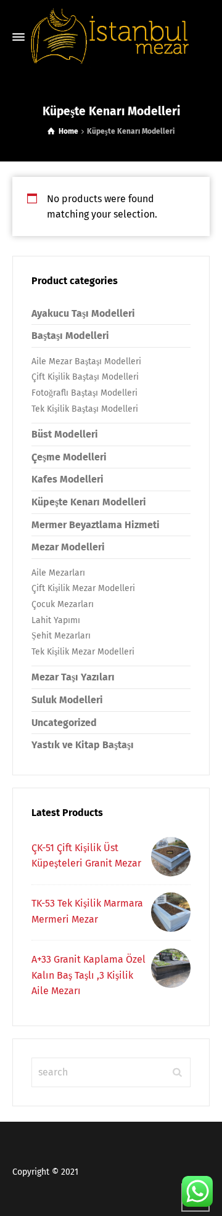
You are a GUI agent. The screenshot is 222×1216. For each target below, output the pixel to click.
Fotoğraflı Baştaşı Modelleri (84, 393)
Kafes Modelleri (67, 479)
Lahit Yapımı (55, 620)
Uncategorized (64, 722)
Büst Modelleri (64, 434)
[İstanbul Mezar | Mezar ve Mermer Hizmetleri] (111, 37)
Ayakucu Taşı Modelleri (83, 313)
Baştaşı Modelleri (70, 335)
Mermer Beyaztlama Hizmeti (95, 525)
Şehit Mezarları (61, 635)
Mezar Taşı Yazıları (73, 677)
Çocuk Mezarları (62, 604)
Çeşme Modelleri (69, 457)
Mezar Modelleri (68, 547)
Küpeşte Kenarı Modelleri (88, 502)
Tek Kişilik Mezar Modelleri (82, 652)
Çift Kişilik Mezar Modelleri (83, 588)
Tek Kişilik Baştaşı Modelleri (84, 409)
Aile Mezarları (58, 573)
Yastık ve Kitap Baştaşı (82, 745)
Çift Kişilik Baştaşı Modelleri (85, 377)
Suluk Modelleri (67, 700)
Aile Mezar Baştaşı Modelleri (86, 361)
